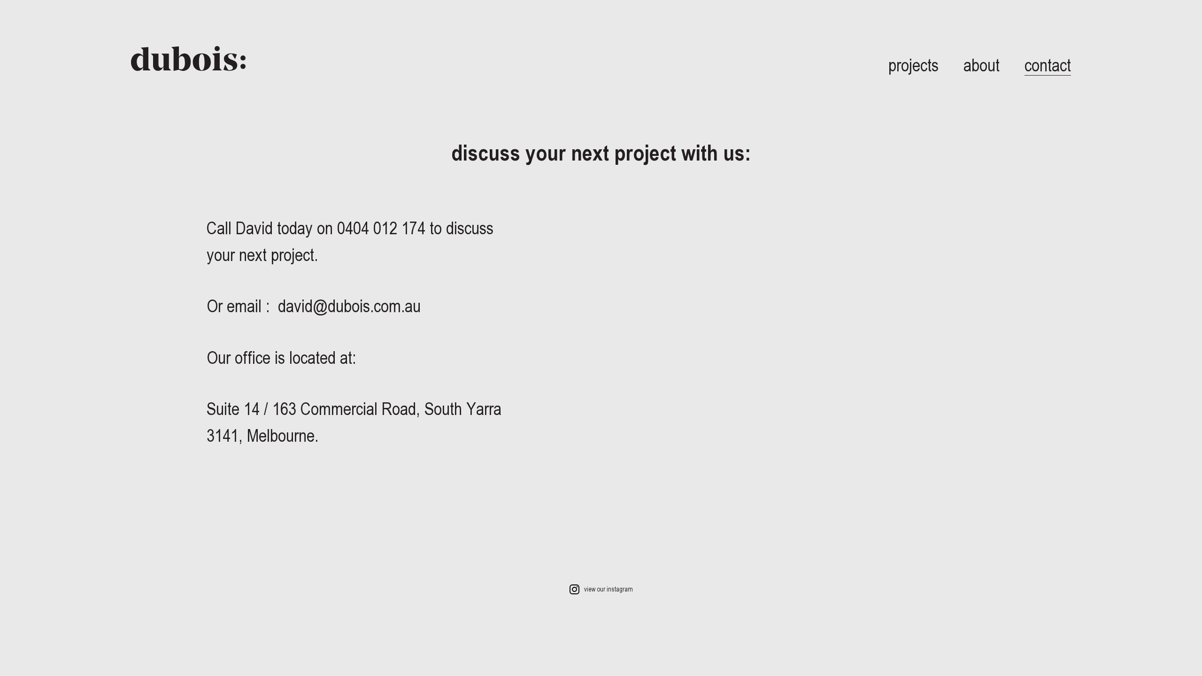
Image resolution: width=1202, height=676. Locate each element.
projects (913, 65)
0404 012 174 (383, 228)
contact (1048, 65)
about (981, 65)
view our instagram (608, 589)
